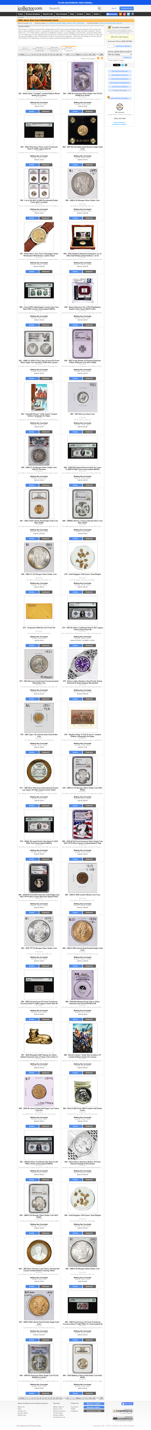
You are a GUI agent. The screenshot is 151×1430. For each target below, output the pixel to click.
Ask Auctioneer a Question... (120, 98)
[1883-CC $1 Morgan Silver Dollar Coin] (39, 557)
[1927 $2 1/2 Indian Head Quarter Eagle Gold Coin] (82, 130)
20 (94, 54)
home (20, 14)
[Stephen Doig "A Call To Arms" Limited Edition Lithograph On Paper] (82, 718)
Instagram (74, 1411)
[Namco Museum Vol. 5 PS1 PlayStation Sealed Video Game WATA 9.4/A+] (82, 290)
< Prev (21, 54)
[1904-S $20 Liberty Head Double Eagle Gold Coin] (82, 931)
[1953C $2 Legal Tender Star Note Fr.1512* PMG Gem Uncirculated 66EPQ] (39, 824)
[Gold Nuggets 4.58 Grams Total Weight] (82, 557)
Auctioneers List (59, 1417)
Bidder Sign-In (58, 1407)
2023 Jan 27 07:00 (39, 49)
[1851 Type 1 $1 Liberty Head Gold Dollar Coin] (39, 718)
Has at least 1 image (116, 60)
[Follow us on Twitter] (128, 14)
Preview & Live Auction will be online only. (110, 23)
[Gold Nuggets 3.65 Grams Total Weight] (82, 1198)
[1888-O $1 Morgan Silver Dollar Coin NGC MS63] (39, 1198)
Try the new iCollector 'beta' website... (75, 2)
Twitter (73, 1409)
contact (80, 14)
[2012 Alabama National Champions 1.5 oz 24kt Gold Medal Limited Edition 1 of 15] (82, 237)
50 (97, 54)
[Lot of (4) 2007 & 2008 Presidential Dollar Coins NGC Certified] (39, 183)
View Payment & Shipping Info (119, 82)
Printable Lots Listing (119, 90)
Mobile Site (22, 1415)
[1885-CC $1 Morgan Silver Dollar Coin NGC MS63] (82, 771)
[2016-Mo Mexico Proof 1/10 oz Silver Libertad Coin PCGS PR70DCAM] (82, 985)
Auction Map (58, 1413)
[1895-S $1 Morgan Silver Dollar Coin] (82, 183)
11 (60, 54)
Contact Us (22, 1411)
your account (61, 14)
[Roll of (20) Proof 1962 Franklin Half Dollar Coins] (82, 1091)
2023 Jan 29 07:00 (69, 49)
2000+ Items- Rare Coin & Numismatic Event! (48, 17)
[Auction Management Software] (123, 1420)
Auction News (23, 1413)
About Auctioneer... (120, 122)
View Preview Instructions (120, 71)
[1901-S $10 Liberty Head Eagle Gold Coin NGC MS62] (39, 504)
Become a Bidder (94, 1404)
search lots (48, 14)
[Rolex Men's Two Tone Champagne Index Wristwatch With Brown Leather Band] (39, 237)
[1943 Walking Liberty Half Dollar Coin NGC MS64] (82, 1359)
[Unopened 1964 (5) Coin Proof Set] (39, 611)
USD (30, 23)
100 (101, 54)
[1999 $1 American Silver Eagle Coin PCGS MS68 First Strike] (39, 1359)
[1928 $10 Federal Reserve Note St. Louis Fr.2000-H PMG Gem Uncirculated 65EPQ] (82, 451)
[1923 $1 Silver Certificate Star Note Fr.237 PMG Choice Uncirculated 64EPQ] (39, 1145)
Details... (32, 111)
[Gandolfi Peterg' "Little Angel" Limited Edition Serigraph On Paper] (39, 397)
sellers (96, 14)
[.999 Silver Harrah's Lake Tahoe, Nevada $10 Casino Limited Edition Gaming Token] (39, 1252)
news (88, 14)
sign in (114, 8)
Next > (78, 54)
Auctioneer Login (94, 1411)
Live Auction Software (126, 1413)
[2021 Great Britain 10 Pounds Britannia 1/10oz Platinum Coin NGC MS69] (82, 344)
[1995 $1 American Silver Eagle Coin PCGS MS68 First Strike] (82, 77)
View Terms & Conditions (120, 86)
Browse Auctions (59, 1411)
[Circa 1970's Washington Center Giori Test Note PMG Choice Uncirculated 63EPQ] (39, 290)
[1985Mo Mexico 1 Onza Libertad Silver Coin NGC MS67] (82, 504)
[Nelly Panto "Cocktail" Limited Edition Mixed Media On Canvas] (39, 77)
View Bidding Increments (120, 75)
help (72, 14)
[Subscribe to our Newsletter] (112, 14)
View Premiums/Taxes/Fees (119, 79)
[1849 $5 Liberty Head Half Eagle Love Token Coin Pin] (39, 1091)
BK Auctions (119, 112)
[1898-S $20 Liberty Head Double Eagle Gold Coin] (39, 1305)
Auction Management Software (123, 1420)
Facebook (74, 1407)
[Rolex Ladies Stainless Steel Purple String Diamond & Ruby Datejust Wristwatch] (82, 664)
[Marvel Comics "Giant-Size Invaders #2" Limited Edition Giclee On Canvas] (82, 1038)
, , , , (65, 23)
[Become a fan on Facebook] (132, 14)
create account (126, 8)
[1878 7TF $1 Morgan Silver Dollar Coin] (39, 931)
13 (67, 54)
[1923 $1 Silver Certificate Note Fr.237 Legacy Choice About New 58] (82, 611)
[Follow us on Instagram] (124, 14)
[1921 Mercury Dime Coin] (82, 397)
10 (90, 54)
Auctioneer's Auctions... (119, 124)
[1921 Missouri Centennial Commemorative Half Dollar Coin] (39, 664)
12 (64, 54)
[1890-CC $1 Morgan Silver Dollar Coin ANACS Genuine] (39, 451)
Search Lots (57, 1409)
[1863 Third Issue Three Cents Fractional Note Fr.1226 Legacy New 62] (39, 130)
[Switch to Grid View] (98, 58)
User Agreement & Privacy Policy (29, 1426)
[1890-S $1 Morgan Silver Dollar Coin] (82, 1252)
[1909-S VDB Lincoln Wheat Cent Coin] (82, 878)
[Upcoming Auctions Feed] (120, 14)
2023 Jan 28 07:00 (54, 49)
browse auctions (33, 14)
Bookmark (45, 111)
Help (19, 1409)
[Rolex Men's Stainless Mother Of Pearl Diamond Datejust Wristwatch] (82, 1145)
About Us (21, 1407)
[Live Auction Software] (123, 1412)
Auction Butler (58, 1415)
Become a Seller (93, 1407)
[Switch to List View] (102, 58)
